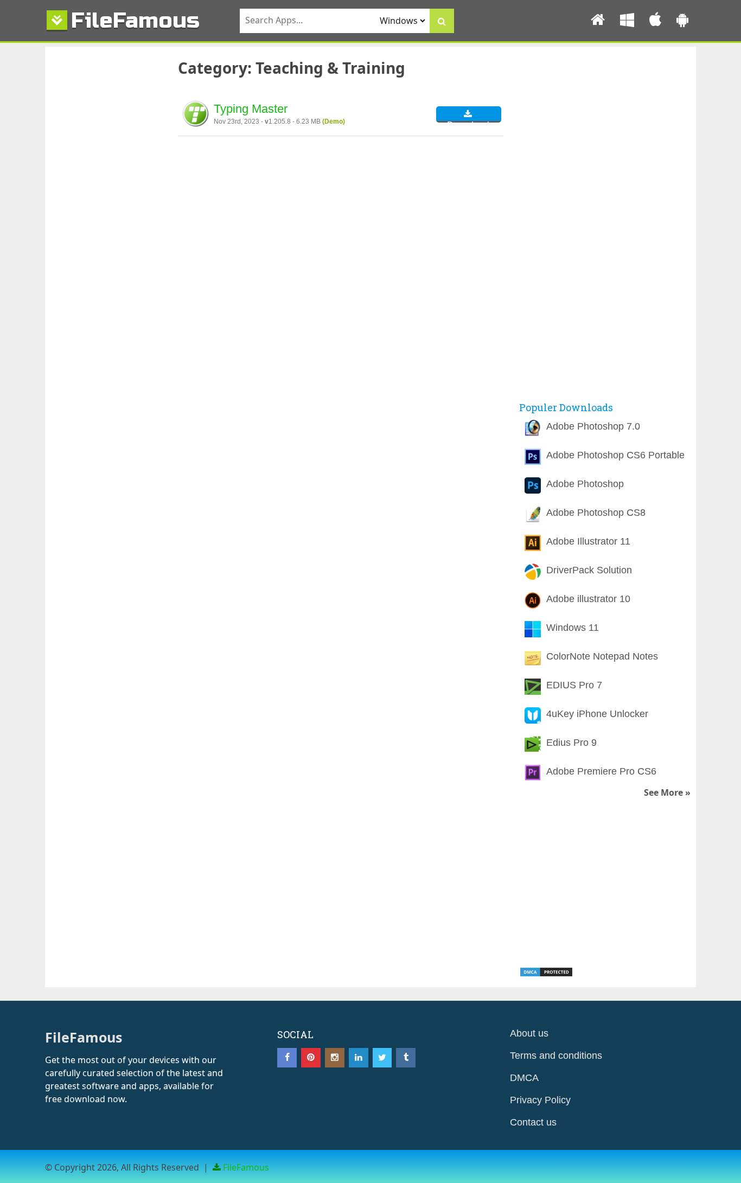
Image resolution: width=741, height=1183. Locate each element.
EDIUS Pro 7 (574, 685)
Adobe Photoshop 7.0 (593, 426)
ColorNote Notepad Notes (602, 656)
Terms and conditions (556, 1055)
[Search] (442, 21)
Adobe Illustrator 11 (588, 541)
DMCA (524, 1077)
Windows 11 (572, 627)
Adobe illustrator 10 (588, 598)
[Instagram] (334, 1057)
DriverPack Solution (589, 570)
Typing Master (251, 109)
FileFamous (135, 20)
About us (529, 1033)
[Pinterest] (311, 1057)
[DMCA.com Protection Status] (546, 974)
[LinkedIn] (358, 1057)
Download (468, 121)
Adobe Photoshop (585, 483)
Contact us (533, 1122)
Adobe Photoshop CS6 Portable (615, 455)
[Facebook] (287, 1057)
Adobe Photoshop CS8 (596, 512)
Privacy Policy (540, 1100)
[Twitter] (382, 1057)
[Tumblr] (406, 1057)
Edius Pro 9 (571, 742)
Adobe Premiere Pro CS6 (601, 771)
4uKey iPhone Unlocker (597, 713)
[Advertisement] (102, 234)
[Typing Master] (196, 115)
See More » (667, 792)
